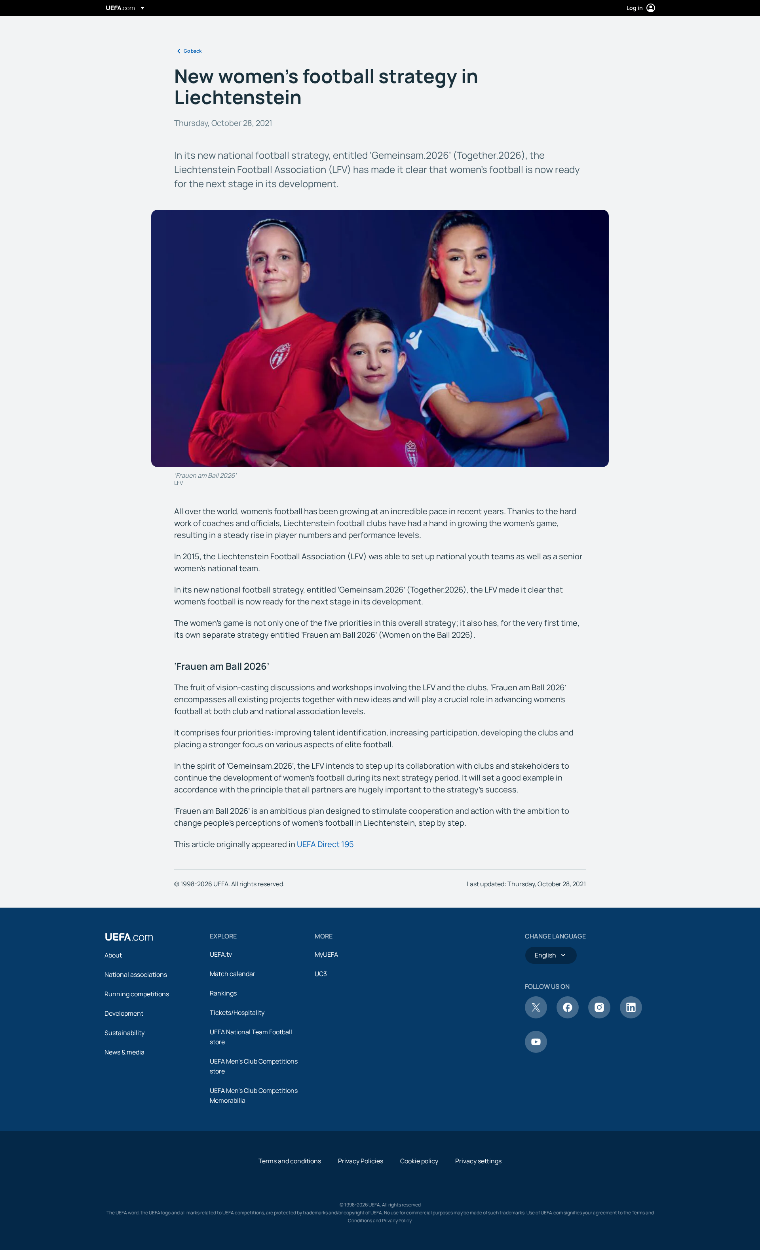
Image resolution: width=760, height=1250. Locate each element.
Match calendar (232, 973)
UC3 (321, 973)
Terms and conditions (289, 1161)
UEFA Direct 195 (325, 844)
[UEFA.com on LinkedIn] (631, 1016)
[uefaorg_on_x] (536, 1016)
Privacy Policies (360, 1161)
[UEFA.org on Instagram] (599, 1016)
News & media (124, 1052)
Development (123, 1013)
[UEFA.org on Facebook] (568, 1016)
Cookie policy (419, 1161)
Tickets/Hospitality (237, 1012)
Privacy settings (478, 1161)
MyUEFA (326, 954)
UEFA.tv (221, 954)
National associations (135, 974)
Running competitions (136, 994)
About (113, 955)
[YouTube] (536, 1050)
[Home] (129, 937)
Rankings (223, 993)
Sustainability (124, 1032)
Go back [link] (192, 50)
